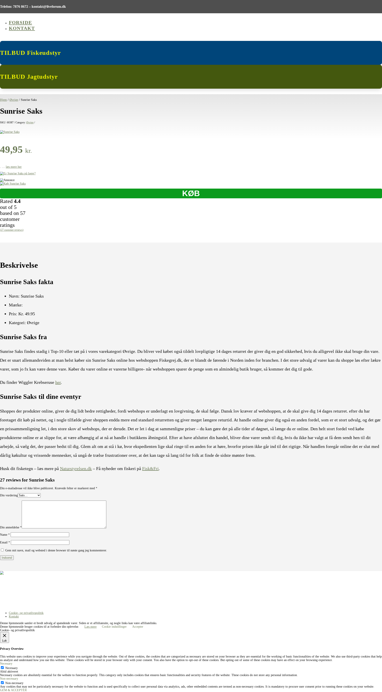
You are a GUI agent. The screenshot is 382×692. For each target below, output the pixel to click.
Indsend (7, 557)
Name (5, 534)
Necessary (11, 668)
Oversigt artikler (10, 589)
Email (5, 542)
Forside (20, 22)
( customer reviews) (11, 229)
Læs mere (90, 626)
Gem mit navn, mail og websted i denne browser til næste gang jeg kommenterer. (56, 550)
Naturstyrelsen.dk (76, 468)
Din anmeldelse (11, 527)
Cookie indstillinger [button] (114, 626)
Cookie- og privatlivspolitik (26, 613)
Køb (191, 193)
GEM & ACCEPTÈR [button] (13, 690)
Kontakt (22, 28)
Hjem (3, 99)
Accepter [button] (137, 626)
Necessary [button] (6, 663)
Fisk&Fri (150, 468)
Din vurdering (9, 495)
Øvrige (14, 99)
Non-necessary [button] (9, 678)
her (58, 382)
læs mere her (14, 166)
